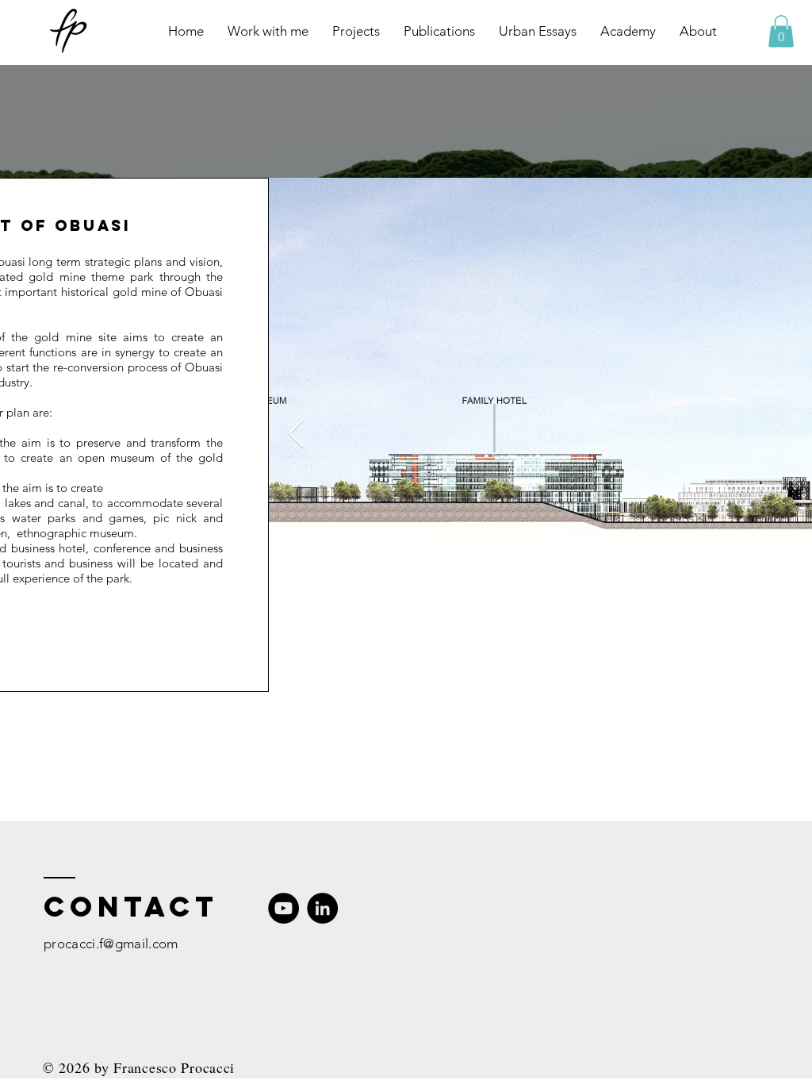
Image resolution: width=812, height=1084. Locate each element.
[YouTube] (283, 908)
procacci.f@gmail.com (111, 943)
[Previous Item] (296, 434)
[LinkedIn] (322, 908)
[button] (781, 31)
